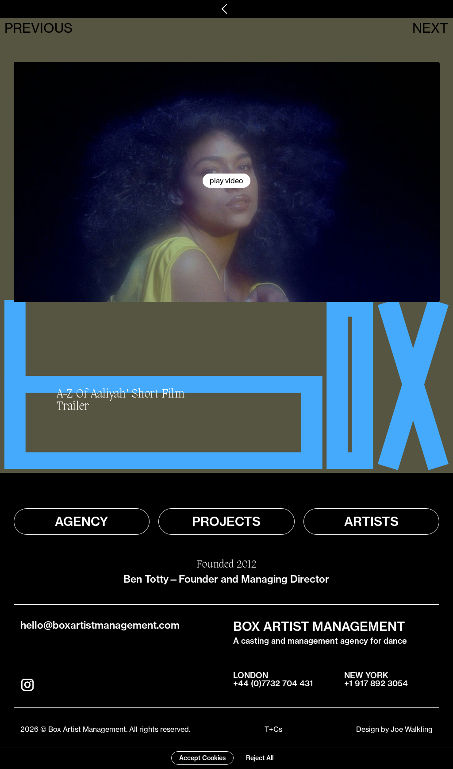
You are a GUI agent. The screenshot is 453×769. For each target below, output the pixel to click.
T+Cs (273, 729)
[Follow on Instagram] (27, 685)
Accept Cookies (202, 758)
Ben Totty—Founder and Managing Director (226, 579)
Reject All (259, 758)
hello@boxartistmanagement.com (100, 625)
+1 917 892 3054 (376, 683)
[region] (226, 758)
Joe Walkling (412, 729)
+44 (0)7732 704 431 (273, 683)
